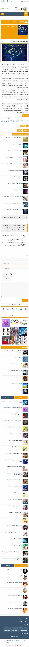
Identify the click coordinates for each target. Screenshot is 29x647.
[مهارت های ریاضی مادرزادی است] (6, 340)
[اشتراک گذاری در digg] (2, 37)
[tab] (7, 397)
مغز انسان (20, 130)
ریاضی (11, 229)
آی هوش (10, 227)
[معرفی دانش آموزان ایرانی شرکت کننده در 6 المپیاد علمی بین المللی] (14, 321)
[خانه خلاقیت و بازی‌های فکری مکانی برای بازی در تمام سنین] (14, 331)
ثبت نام (6, 8)
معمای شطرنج (10, 230)
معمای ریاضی (16, 230)
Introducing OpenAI (6, 118)
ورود (2, 8)
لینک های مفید (19, 644)
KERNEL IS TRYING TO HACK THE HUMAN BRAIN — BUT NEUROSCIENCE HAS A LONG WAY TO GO (14, 120)
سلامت (9, 640)
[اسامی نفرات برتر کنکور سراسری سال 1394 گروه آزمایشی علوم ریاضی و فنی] (23, 340)
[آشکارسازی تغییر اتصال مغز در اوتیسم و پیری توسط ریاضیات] (6, 322)
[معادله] (23, 322)
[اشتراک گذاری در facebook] (12, 37)
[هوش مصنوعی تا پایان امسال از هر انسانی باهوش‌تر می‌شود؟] (23, 331)
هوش (14, 229)
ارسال (25, 300)
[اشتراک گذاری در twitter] (9, 37)
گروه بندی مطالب (13, 644)
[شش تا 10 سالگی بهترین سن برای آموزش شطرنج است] (14, 340)
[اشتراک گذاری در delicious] (4, 37)
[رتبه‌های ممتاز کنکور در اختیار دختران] (6, 331)
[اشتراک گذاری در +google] (7, 37)
